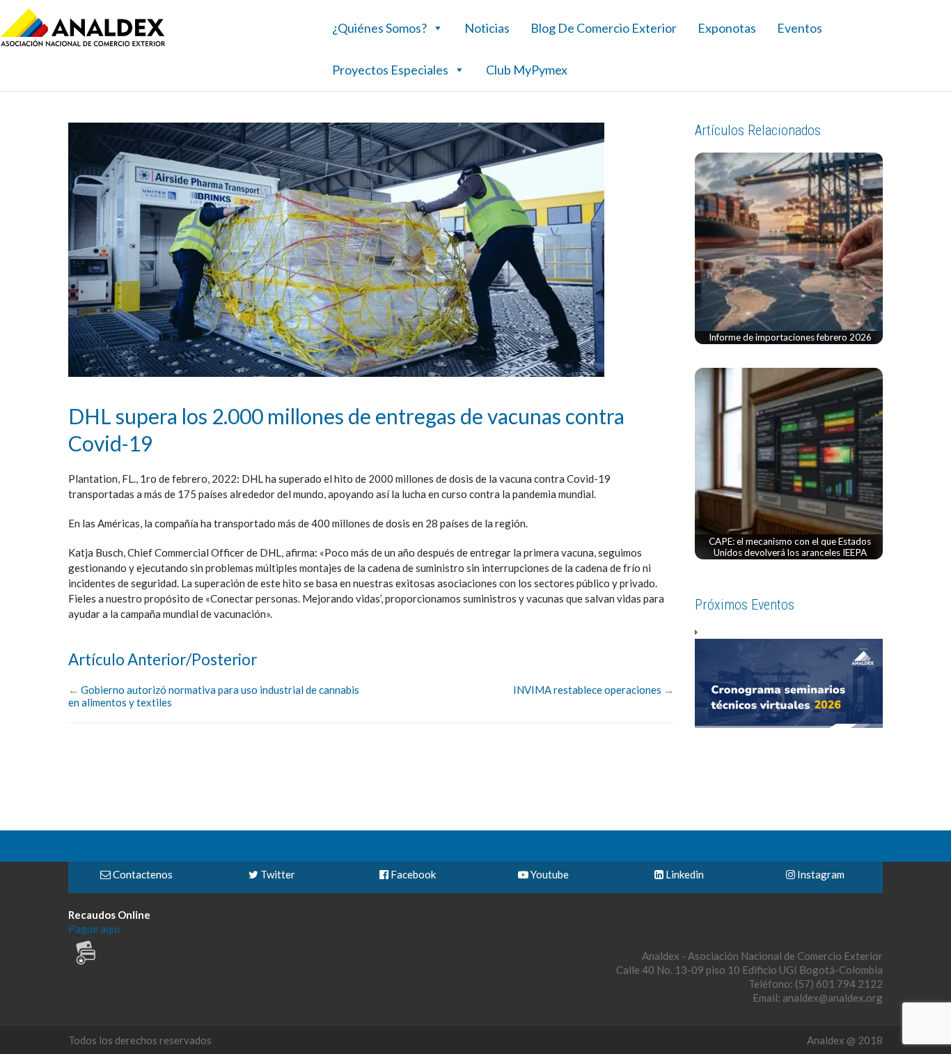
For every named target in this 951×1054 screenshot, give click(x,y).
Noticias (487, 28)
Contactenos (142, 874)
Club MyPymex (526, 69)
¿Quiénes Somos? (379, 28)
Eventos (799, 28)
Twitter (276, 874)
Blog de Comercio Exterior (603, 28)
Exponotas (727, 28)
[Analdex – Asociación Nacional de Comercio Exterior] (83, 44)
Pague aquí (94, 928)
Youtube (548, 874)
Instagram (819, 874)
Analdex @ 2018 (845, 1040)
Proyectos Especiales (390, 69)
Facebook (412, 874)
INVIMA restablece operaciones (587, 689)
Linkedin (683, 874)
